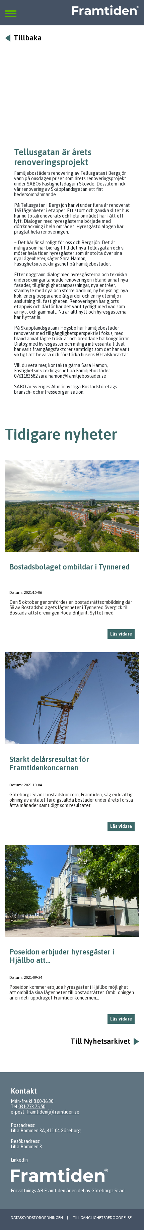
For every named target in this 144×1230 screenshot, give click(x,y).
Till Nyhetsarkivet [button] (100, 1041)
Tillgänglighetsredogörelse (102, 1217)
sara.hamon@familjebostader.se (72, 376)
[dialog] (72, 552)
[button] (10, 10)
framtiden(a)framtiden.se (52, 1112)
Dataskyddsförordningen (37, 1217)
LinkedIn (19, 1160)
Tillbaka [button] (28, 38)
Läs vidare (121, 634)
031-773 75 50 (31, 1106)
